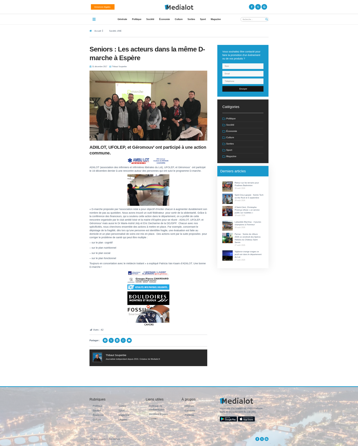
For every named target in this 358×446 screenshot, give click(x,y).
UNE (119, 31)
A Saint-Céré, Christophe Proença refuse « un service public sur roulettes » (247, 210)
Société (150, 19)
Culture (179, 19)
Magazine (216, 19)
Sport (203, 19)
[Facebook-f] (252, 7)
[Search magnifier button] (267, 19)
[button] (105, 340)
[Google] (264, 7)
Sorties (191, 19)
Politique (136, 19)
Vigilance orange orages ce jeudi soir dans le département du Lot (248, 254)
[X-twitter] (258, 7)
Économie (164, 19)
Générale (122, 19)
